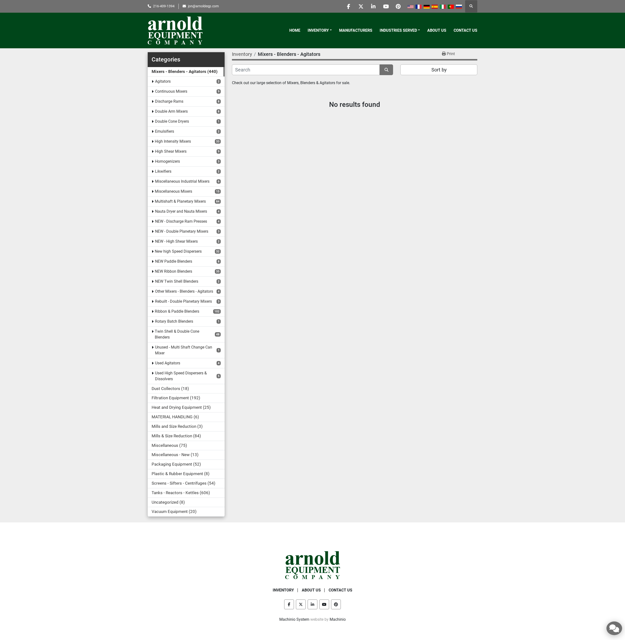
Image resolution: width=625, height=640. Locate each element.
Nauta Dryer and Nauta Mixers (181, 211)
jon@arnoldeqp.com (203, 6)
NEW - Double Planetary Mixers (181, 231)
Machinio (338, 619)
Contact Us (465, 30)
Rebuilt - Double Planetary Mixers (183, 301)
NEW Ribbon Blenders (173, 271)
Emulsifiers (164, 131)
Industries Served (398, 30)
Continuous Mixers (171, 91)
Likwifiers (163, 171)
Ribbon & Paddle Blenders (177, 311)
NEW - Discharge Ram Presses (181, 221)
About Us (436, 30)
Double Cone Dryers (172, 121)
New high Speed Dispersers (178, 251)
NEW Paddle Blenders (173, 261)
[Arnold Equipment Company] (312, 564)
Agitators (163, 81)
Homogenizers (167, 161)
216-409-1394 (164, 6)
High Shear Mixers (171, 151)
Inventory (318, 30)
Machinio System (294, 619)
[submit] (386, 69)
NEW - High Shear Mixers (176, 241)
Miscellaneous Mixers (173, 191)
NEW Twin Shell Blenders (176, 281)
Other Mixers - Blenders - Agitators (184, 291)
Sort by (439, 70)
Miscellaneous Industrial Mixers (182, 181)
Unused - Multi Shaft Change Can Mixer (183, 350)
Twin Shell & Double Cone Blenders (177, 334)
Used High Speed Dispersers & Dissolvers (181, 376)
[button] (320, 30)
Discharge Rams (169, 101)
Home (294, 30)
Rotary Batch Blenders (174, 321)
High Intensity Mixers (173, 141)
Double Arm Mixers (171, 111)
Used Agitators (167, 363)
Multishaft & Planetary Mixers (180, 201)
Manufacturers (355, 30)
